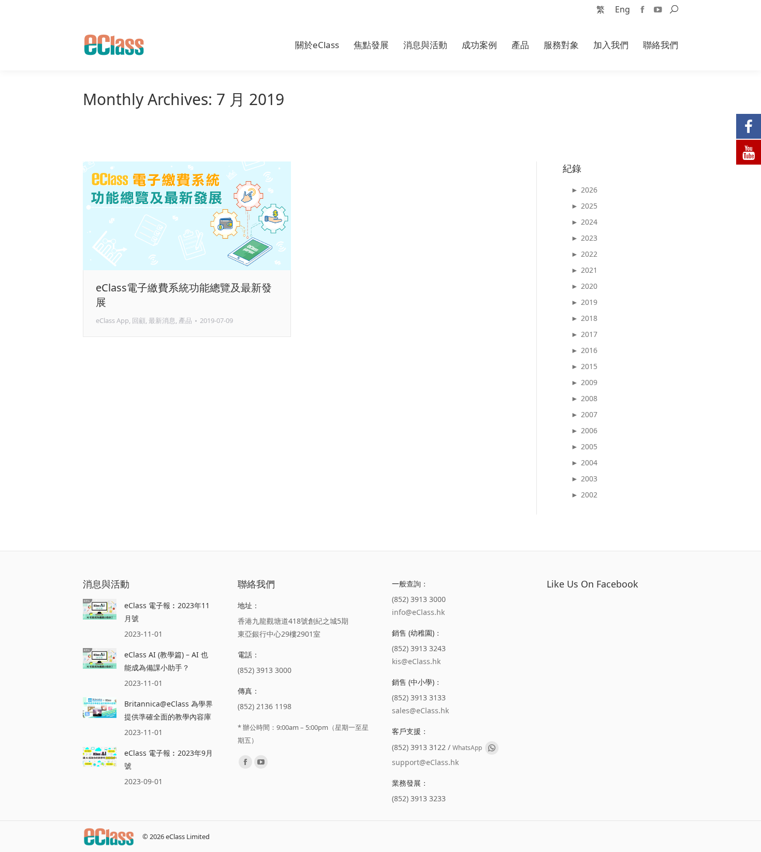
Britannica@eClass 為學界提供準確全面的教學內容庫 (168, 710)
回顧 (138, 320)
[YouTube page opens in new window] (658, 9)
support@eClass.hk (425, 762)
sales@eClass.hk (420, 710)
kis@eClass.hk (416, 661)
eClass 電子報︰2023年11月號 (167, 611)
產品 (185, 320)
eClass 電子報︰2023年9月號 (168, 759)
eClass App (112, 320)
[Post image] (99, 609)
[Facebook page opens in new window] (642, 9)
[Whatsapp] (492, 748)
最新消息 (162, 320)
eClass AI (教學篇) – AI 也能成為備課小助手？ (166, 661)
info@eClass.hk (418, 612)
